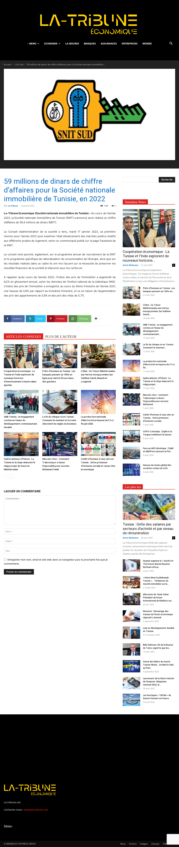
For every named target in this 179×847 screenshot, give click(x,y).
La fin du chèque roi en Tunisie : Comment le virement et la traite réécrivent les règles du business (59, 420)
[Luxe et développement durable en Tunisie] (131, 632)
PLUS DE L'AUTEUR (60, 336)
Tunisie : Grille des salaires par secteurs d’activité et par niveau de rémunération (148, 528)
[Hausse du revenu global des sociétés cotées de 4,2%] (131, 470)
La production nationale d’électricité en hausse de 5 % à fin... (159, 364)
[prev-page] (6, 476)
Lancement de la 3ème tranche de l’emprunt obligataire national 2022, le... (158, 681)
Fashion (133, 843)
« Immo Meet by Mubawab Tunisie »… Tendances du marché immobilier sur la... (156, 580)
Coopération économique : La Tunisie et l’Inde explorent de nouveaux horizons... (146, 256)
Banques (90, 43)
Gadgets (144, 843)
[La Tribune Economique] (89, 19)
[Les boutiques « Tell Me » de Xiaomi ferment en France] (131, 700)
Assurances (109, 43)
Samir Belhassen (130, 265)
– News (31, 43)
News (123, 843)
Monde (147, 43)
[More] (96, 318)
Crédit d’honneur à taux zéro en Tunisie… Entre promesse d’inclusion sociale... (158, 418)
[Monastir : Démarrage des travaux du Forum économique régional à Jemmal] (131, 616)
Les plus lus (133, 487)
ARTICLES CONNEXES (23, 336)
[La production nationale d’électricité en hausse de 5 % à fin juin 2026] (98, 402)
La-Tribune (13, 205)
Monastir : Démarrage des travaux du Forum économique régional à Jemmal (158, 614)
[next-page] (11, 476)
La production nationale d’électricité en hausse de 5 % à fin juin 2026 (97, 420)
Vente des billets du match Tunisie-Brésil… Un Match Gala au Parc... (158, 664)
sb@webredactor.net (35, 809)
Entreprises (130, 43)
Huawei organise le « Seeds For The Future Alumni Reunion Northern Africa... (158, 564)
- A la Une (19, 64)
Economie (51, 43)
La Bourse (72, 43)
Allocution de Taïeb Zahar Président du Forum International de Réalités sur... (158, 597)
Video (165, 843)
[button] (171, 44)
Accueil (7, 64)
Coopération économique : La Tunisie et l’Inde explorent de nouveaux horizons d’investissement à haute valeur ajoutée (20, 378)
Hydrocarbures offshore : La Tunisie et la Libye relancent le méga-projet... (158, 381)
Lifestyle (155, 843)
